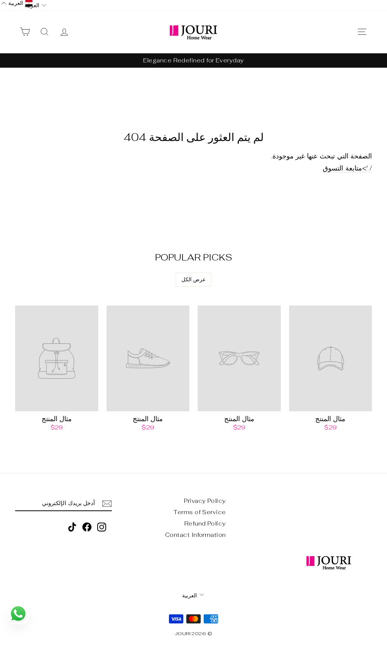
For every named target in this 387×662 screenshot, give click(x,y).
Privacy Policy (205, 500)
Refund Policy (205, 523)
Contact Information (195, 534)
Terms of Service (199, 512)
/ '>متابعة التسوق (347, 168)
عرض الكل (193, 279)
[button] (16, 3)
